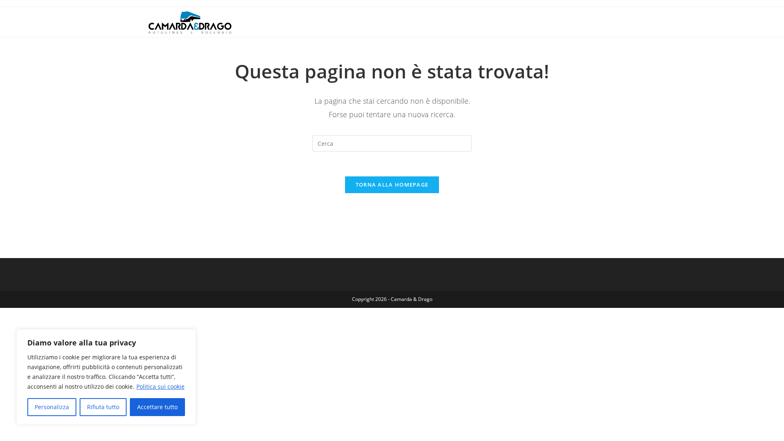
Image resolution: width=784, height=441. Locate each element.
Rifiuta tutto (103, 407)
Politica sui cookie (160, 386)
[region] (106, 377)
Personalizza (52, 407)
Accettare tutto (157, 407)
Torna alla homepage (392, 184)
